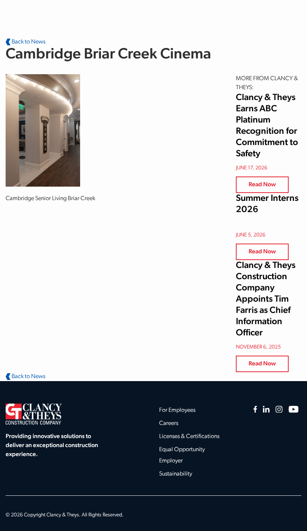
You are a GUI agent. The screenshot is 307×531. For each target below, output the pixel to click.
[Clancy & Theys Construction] (34, 414)
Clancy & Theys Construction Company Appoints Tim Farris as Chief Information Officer (265, 299)
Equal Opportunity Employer (182, 455)
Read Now (262, 185)
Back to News (27, 42)
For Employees (177, 410)
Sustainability (175, 474)
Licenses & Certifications (189, 437)
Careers (168, 423)
